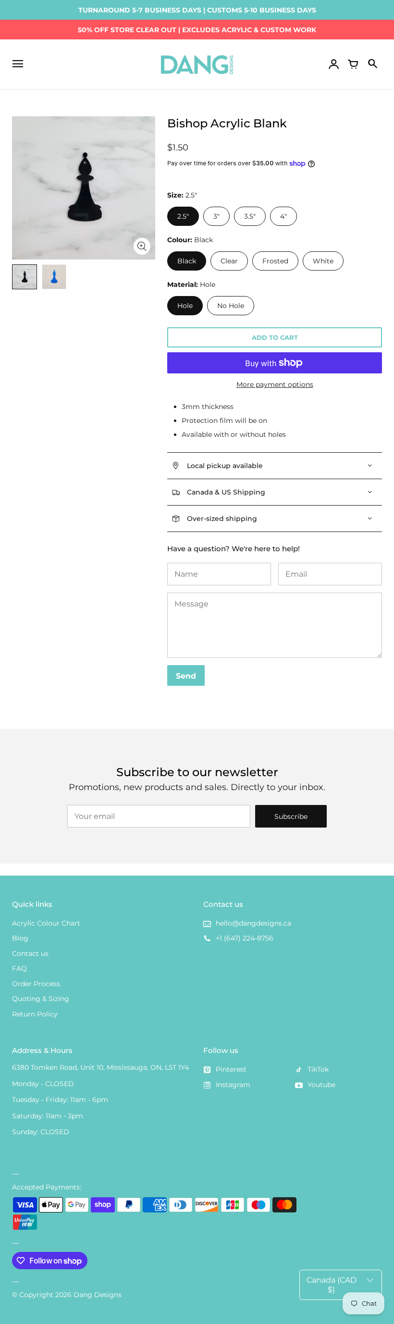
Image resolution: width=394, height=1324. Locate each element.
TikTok (318, 1069)
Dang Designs (98, 1294)
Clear (229, 261)
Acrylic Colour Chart (46, 923)
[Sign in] (334, 64)
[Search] (372, 64)
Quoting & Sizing (40, 998)
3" (216, 216)
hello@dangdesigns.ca (253, 923)
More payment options (274, 384)
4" (283, 216)
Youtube (321, 1084)
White (323, 261)
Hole (185, 305)
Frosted (275, 261)
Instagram (233, 1084)
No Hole (230, 305)
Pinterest (231, 1069)
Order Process (36, 983)
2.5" (183, 216)
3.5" (250, 216)
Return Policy (35, 1014)
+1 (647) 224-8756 (244, 938)
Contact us (30, 953)
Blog (20, 938)
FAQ (19, 968)
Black (186, 261)
